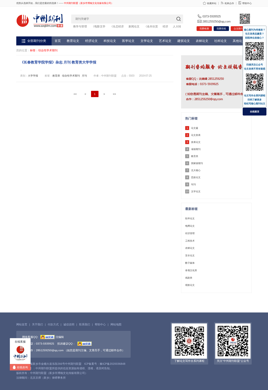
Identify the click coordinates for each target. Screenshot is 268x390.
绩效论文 (190, 285)
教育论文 (73, 40)
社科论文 (220, 40)
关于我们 (37, 324)
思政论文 (196, 177)
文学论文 (146, 40)
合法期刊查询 (241, 28)
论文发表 (196, 135)
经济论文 (91, 40)
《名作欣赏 (151, 26)
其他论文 (239, 40)
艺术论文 (165, 40)
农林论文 (202, 40)
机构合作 (229, 3)
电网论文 (190, 226)
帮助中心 (247, 3)
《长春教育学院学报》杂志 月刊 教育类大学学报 (58, 62)
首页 (58, 40)
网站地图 (115, 324)
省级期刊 (196, 149)
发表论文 (196, 142)
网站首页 (21, 324)
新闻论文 (134, 26)
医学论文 (128, 40)
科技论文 (110, 40)
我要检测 (204, 28)
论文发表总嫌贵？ (254, 33)
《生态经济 (117, 26)
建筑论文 (183, 40)
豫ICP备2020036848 (112, 363)
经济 (165, 26)
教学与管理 (80, 26)
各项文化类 (191, 270)
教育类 (56, 75)
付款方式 (53, 324)
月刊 (84, 75)
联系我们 (84, 324)
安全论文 (190, 255)
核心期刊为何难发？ (254, 29)
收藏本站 (211, 3)
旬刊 (193, 184)
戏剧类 (188, 277)
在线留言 (254, 111)
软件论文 (190, 218)
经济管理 (190, 233)
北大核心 (196, 170)
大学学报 (33, 75)
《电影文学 (98, 26)
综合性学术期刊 (71, 75)
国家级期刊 (197, 163)
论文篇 (194, 128)
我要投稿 (221, 28)
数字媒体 (190, 263)
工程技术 (190, 240)
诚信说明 (68, 324)
